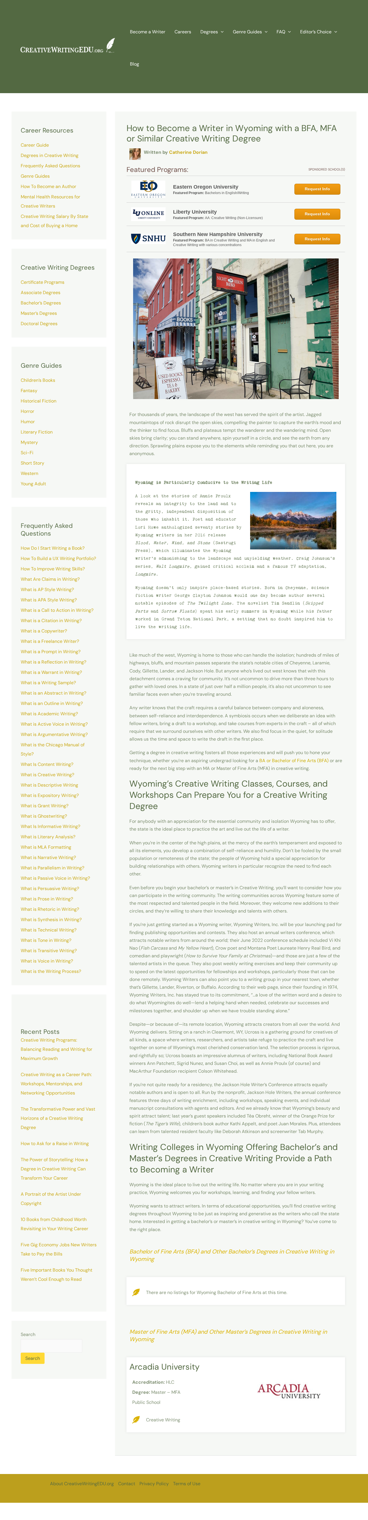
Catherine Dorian (188, 152)
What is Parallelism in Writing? (52, 868)
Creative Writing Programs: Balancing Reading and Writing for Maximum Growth (56, 1049)
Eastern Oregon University (205, 187)
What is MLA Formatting (46, 847)
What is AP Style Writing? (47, 589)
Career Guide (35, 145)
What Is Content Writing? (47, 764)
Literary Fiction (37, 432)
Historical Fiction (38, 401)
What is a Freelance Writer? (50, 641)
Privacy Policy (154, 1484)
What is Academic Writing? (49, 714)
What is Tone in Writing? (46, 940)
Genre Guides (35, 176)
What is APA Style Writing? (49, 600)
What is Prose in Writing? (47, 899)
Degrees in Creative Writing (49, 155)
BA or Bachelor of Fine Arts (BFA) (294, 761)
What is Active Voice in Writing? (54, 724)
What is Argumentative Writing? (54, 734)
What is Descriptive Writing (49, 785)
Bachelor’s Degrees (41, 303)
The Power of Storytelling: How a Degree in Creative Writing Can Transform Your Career (54, 1169)
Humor (28, 422)
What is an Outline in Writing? (52, 703)
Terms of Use (186, 1484)
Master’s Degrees (39, 313)
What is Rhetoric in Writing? (50, 909)
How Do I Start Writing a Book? (53, 548)
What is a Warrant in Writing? (51, 672)
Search (28, 1334)
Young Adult (33, 484)
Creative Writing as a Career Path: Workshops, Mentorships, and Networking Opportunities (56, 1084)
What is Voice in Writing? (47, 961)
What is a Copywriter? (44, 631)
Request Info (317, 189)
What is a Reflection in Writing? (53, 662)
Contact (126, 1484)
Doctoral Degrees (39, 324)
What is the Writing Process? (51, 971)
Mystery (29, 442)
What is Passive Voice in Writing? (55, 878)
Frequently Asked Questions (50, 166)
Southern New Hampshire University (217, 234)
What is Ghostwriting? (44, 816)
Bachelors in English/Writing (227, 193)
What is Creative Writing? (47, 775)
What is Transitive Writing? (49, 951)
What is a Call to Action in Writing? (57, 610)
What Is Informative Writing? (50, 826)
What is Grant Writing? (44, 806)
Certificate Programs (42, 282)
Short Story (32, 463)
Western (29, 473)
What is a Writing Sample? (48, 683)
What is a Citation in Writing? (51, 621)
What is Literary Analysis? (48, 837)
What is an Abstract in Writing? (53, 693)
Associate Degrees (40, 293)
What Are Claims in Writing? (50, 579)
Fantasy (29, 391)
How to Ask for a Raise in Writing (55, 1144)
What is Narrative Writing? (48, 857)
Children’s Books (38, 380)
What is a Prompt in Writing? (50, 652)
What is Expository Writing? (50, 795)
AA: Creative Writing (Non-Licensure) (234, 218)
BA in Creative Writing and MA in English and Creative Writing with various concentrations (224, 242)
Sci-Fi (27, 453)
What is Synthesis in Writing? (51, 920)
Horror (27, 411)
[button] (221, 32)
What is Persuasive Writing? (50, 888)
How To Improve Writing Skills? (53, 569)
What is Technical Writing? (48, 930)
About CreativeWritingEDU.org (82, 1484)
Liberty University (195, 212)
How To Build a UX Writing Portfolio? (58, 558)
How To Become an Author (48, 186)
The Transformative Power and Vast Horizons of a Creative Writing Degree (58, 1118)
